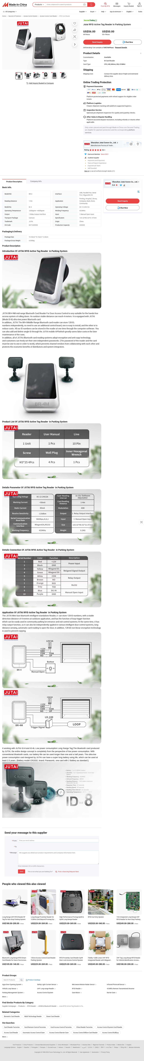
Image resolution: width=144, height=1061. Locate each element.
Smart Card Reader (53, 1016)
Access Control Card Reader (48, 16)
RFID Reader (76, 988)
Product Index (111, 1045)
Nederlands (76, 1047)
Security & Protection (14, 16)
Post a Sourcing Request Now (67, 871)
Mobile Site (120, 1045)
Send (21, 871)
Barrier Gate (111, 992)
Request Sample (121, 47)
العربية (84, 1047)
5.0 (113, 185)
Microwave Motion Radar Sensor (83, 984)
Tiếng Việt (123, 1047)
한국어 (90, 1047)
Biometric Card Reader (12, 1016)
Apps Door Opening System (11, 984)
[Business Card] (138, 191)
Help (102, 11)
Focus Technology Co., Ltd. (57, 1052)
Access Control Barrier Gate (59, 1032)
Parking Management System (12, 992)
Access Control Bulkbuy (110, 1032)
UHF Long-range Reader (45, 988)
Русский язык (52, 1047)
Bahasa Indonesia (134, 1047)
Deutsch (67, 1047)
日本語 (97, 1047)
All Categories (10, 11)
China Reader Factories (84, 1027)
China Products (28, 1045)
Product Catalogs (34, 980)
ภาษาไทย (109, 1047)
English (19, 1047)
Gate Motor (76, 992)
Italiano (60, 1047)
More (4, 1037)
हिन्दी (102, 1047)
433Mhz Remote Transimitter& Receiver (120, 988)
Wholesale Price (75, 1045)
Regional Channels (98, 1045)
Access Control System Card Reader (109, 1027)
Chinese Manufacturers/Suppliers (45, 1045)
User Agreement (84, 1052)
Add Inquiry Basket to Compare (41, 83)
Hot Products (17, 1045)
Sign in (139, 6)
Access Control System (30, 16)
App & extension (115, 11)
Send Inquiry (97, 42)
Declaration (95, 1052)
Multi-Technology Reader (33, 1016)
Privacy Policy (105, 1052)
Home (4, 16)
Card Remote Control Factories (35, 1027)
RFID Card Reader (64, 16)
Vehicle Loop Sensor (9, 988)
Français (42, 1047)
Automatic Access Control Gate (34, 1032)
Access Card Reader (11, 1032)
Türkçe (116, 1047)
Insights (128, 1045)
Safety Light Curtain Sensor (46, 984)
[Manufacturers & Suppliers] (14, 4)
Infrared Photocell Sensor (116, 984)
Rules (140, 11)
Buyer (92, 11)
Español (26, 1047)
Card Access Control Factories (61, 1027)
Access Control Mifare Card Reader (85, 1032)
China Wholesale (63, 1045)
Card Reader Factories (12, 1027)
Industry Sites (86, 1045)
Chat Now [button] (129, 42)
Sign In (86, 171)
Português (34, 1047)
